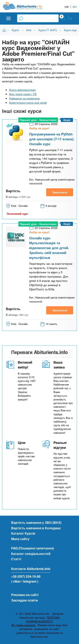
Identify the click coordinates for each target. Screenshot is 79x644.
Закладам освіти (24, 600)
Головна (5, 30)
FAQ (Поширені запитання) (32, 548)
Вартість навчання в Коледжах (36, 528)
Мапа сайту (20, 538)
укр (67, 6)
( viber (16, 581)
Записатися (59, 192)
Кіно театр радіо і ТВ (22, 94)
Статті (16, 559)
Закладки (63, 18)
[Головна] (26, 6)
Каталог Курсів (23, 533)
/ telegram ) (29, 581)
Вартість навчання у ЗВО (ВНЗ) (36, 522)
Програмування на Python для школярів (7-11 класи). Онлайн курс (52, 139)
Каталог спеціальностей (30, 553)
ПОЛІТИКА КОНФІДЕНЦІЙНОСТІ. (43, 619)
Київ (28, 30)
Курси (15, 30)
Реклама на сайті (24, 594)
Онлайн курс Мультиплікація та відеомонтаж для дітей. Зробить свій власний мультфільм (49, 247)
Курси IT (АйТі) (47, 30)
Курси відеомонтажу (22, 90)
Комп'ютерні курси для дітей (28, 102)
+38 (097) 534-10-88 (26, 576)
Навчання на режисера (24, 98)
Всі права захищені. (24, 625)
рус (75, 6)
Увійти (70, 18)
